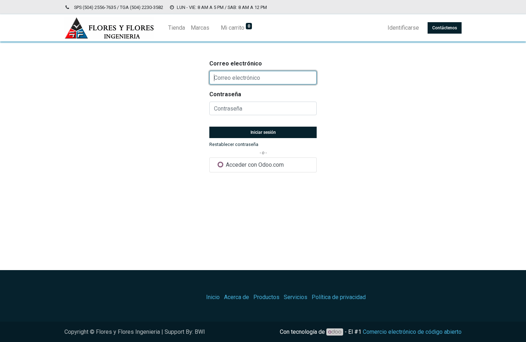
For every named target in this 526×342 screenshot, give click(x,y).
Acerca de (236, 297)
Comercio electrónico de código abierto (412, 331)
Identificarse (403, 27)
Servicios (295, 297)
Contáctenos (444, 27)
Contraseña (225, 94)
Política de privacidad (339, 297)
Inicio (213, 297)
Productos (266, 297)
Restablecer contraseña (233, 144)
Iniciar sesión (263, 132)
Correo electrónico (235, 63)
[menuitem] (176, 28)
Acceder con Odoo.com (254, 164)
